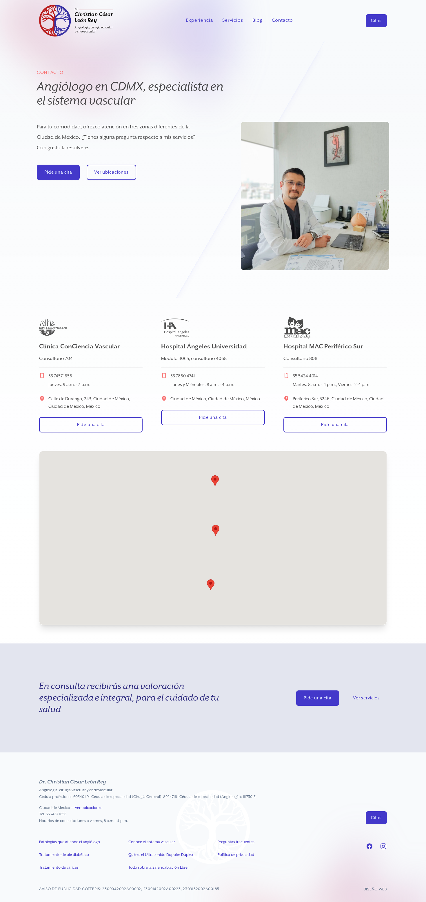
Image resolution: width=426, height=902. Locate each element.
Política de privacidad (236, 855)
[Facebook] (369, 846)
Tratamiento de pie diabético (64, 855)
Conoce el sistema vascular (151, 842)
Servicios (232, 20)
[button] (215, 480)
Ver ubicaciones (111, 172)
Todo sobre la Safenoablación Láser (158, 867)
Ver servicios (366, 698)
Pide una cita (58, 172)
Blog (257, 20)
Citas (376, 20)
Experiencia (199, 20)
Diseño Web (375, 889)
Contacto (282, 20)
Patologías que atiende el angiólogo (69, 842)
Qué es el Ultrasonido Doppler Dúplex (160, 855)
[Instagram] (383, 846)
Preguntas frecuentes (236, 842)
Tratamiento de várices (59, 867)
